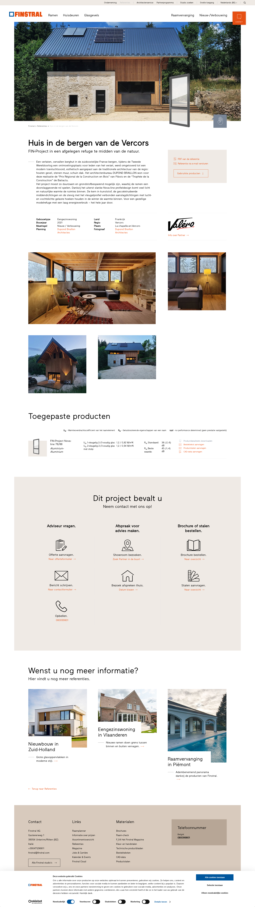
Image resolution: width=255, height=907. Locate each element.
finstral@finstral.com (39, 852)
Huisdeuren (71, 15)
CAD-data (121, 857)
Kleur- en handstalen (126, 844)
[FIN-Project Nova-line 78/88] (182, 100)
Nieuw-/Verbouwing (213, 15)
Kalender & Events (81, 857)
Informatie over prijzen (83, 835)
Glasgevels (91, 15)
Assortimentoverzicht (83, 839)
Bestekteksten (123, 852)
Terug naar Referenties (44, 788)
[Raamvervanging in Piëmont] (197, 726)
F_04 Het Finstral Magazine (130, 839)
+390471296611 (36, 848)
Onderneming (110, 2)
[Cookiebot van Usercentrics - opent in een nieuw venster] (35, 902)
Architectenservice (145, 2)
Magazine (77, 848)
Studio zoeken (186, 2)
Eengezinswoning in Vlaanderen (116, 732)
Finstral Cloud (79, 861)
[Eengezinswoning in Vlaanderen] (127, 711)
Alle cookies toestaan (215, 877)
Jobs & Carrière (80, 852)
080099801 (184, 837)
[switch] (96, 902)
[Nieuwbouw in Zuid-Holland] (57, 718)
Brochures (121, 831)
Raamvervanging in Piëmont (185, 761)
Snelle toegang (207, 2)
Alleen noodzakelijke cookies (214, 893)
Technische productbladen (129, 848)
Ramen (53, 15)
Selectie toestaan (215, 885)
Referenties (125, 2)
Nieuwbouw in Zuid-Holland (43, 746)
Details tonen (160, 902)
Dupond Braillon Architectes (66, 231)
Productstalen (123, 861)
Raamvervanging (182, 15)
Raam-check (122, 835)
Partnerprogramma (165, 2)
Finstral (31, 126)
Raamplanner (79, 831)
